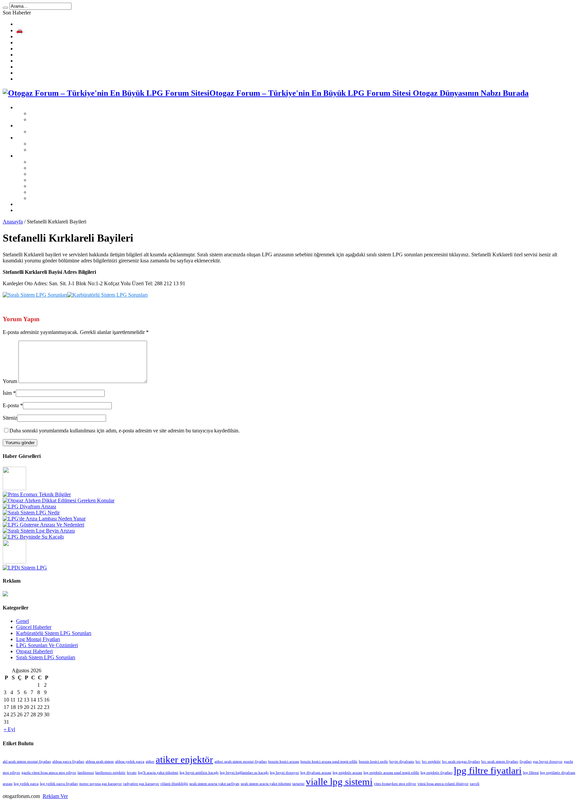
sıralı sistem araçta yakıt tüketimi (266, 784)
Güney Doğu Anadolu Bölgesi (62, 180)
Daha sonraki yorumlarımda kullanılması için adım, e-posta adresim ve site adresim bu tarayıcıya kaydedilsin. (124, 430)
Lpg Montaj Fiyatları (38, 639)
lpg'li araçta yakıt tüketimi (158, 772)
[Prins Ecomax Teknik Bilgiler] (37, 494)
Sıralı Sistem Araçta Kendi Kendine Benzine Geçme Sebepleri (82, 54)
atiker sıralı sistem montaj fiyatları (240, 761)
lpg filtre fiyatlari (488, 770)
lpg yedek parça (26, 784)
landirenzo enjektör (110, 772)
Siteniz (10, 418)
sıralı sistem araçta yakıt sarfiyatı (214, 784)
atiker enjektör (184, 759)
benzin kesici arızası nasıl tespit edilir (328, 761)
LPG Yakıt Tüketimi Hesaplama (50, 24)
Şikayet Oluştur (46, 113)
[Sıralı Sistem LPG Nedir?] (31, 512)
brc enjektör (431, 761)
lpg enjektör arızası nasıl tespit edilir (391, 772)
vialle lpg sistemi (339, 781)
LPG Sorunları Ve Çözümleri (47, 137)
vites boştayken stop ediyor (395, 784)
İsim (7, 393)
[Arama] (5, 8)
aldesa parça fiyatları (68, 761)
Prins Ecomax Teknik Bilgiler (47, 36)
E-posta (11, 405)
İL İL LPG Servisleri (38, 156)
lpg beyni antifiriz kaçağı (199, 772)
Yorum (10, 381)
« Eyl (9, 729)
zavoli (474, 784)
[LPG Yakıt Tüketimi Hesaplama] (14, 488)
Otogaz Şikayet (32, 107)
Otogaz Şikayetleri (49, 119)
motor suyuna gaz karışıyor (100, 784)
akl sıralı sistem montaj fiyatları (27, 761)
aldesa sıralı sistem (100, 761)
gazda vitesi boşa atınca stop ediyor (48, 772)
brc (418, 761)
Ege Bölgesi (42, 174)
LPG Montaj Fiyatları (39, 125)
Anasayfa (13, 221)
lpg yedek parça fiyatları (59, 784)
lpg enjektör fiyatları (436, 772)
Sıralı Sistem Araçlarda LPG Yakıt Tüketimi (62, 67)
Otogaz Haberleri (34, 651)
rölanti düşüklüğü (174, 784)
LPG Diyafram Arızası (40, 48)
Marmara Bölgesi (48, 198)
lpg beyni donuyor (284, 772)
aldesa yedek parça (129, 761)
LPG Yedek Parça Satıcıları (45, 204)
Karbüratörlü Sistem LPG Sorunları (67, 150)
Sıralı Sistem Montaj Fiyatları (60, 131)
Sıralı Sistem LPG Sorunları (59, 143)
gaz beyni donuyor (548, 761)
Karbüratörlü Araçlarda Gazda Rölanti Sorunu (65, 79)
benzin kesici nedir (373, 761)
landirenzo (86, 772)
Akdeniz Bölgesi (47, 168)
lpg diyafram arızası (315, 772)
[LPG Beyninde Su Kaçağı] (33, 537)
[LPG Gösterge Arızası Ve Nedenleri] (43, 524)
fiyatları (526, 761)
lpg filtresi (531, 772)
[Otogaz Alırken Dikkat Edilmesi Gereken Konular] (58, 500)
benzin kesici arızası (283, 761)
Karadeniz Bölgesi (49, 162)
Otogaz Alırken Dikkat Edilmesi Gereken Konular (69, 42)
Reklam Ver (55, 796)
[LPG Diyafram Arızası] (29, 506)
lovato (132, 772)
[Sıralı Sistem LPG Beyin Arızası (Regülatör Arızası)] (39, 531)
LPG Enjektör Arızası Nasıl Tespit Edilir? (60, 73)
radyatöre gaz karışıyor (141, 784)
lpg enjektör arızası (347, 772)
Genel (22, 621)
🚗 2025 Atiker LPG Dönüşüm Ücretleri (59, 30)
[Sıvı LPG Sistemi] (14, 561)
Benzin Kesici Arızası (39, 61)
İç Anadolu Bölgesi (50, 192)
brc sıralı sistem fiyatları (499, 761)
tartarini (298, 784)
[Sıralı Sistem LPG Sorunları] (35, 295)
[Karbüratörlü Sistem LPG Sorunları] (107, 295)
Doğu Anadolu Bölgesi (54, 186)
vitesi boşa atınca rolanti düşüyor (443, 784)
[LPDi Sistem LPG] (25, 568)
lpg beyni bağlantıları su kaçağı (244, 772)
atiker (150, 761)
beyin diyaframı (401, 761)
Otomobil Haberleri (36, 210)
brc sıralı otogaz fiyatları (461, 761)
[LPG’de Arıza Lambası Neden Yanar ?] (44, 518)
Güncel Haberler (33, 627)
